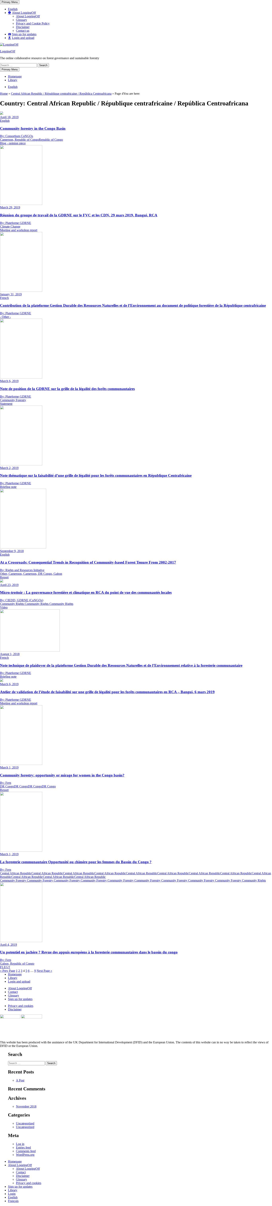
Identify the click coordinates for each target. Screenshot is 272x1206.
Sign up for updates (20, 999)
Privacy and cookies (20, 1005)
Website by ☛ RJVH (260, 1050)
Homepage (15, 974)
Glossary (13, 995)
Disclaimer (15, 1009)
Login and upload (19, 981)
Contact (13, 992)
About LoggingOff (20, 988)
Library (12, 978)
